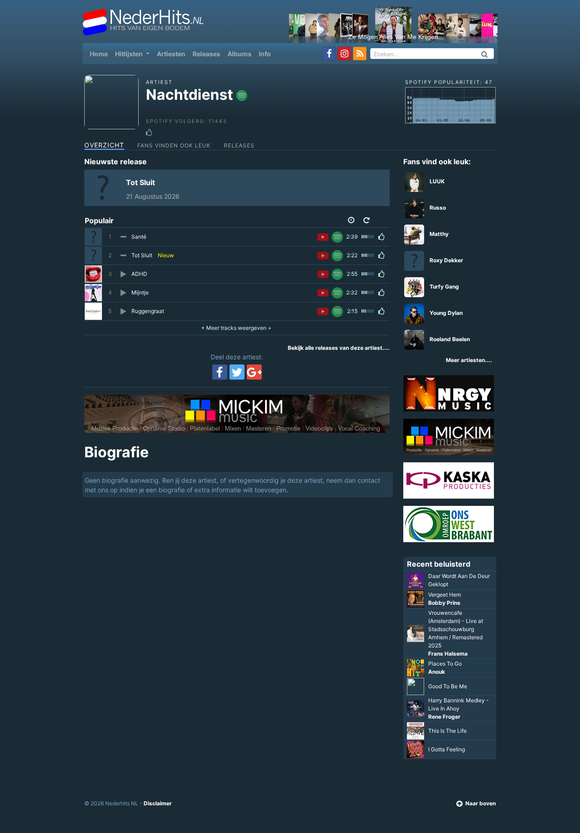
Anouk (436, 671)
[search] (485, 53)
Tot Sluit (140, 182)
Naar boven (480, 803)
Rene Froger (444, 716)
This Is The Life (447, 730)
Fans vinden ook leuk (174, 145)
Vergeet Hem (444, 594)
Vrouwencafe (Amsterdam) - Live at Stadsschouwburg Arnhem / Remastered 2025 (455, 629)
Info (265, 54)
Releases (206, 54)
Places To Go (445, 663)
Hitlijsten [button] (129, 54)
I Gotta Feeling (446, 749)
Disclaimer (158, 803)
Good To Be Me (447, 686)
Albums (239, 54)
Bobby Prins (444, 602)
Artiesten (171, 54)
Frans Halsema (448, 653)
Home (100, 53)
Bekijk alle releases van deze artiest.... (339, 347)
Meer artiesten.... (469, 360)
